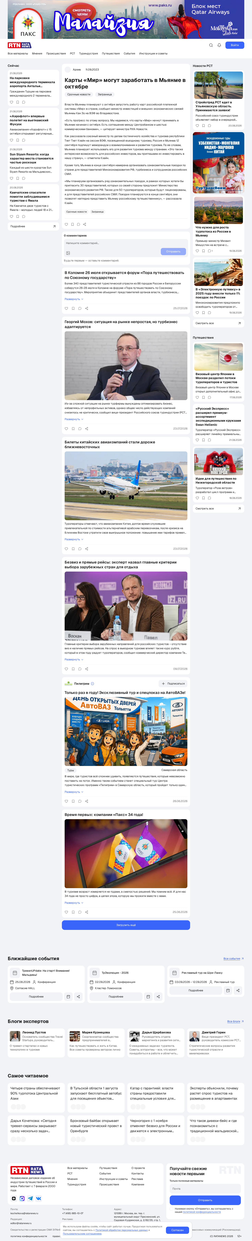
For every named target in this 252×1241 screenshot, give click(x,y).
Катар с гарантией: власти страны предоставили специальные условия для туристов (152, 1096)
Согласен (177, 1230)
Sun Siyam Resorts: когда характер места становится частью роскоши (31, 158)
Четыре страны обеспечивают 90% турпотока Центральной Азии (35, 1093)
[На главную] (20, 45)
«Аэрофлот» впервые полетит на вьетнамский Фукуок (29, 120)
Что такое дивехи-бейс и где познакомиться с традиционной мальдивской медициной (213, 1128)
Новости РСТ (203, 66)
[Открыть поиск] (211, 45)
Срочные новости (78, 94)
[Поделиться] (84, 224)
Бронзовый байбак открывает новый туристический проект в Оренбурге (96, 1125)
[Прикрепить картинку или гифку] (68, 253)
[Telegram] (30, 1198)
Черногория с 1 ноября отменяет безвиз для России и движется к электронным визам (155, 1128)
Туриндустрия (88, 53)
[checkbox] (171, 1209)
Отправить (205, 1200)
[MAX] (22, 1198)
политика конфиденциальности (28, 1236)
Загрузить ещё (126, 925)
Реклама (137, 1179)
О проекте (138, 1168)
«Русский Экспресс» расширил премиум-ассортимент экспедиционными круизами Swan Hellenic (218, 417)
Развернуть (72, 299)
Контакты (137, 1173)
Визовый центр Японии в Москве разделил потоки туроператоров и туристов (216, 378)
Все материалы (18, 53)
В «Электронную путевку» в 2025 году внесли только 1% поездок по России (218, 293)
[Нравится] (11, 102)
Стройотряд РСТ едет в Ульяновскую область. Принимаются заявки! (214, 106)
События (129, 53)
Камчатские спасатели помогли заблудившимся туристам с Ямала (30, 196)
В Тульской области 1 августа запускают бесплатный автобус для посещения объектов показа (96, 1096)
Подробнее (36, 996)
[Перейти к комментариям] (23, 102)
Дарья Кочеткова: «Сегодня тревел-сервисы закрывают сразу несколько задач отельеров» (33, 1128)
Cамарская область (174, 770)
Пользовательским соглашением (82, 1233)
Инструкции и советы (153, 53)
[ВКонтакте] (38, 1198)
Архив (77, 69)
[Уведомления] (219, 45)
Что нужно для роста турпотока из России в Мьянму (213, 231)
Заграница (105, 94)
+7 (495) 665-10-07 (72, 1213)
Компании (137, 1184)
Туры (70, 770)
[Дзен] (13, 1198)
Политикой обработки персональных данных (121, 1230)
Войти (235, 45)
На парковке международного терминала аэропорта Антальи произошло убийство (32, 84)
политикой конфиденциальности (202, 1211)
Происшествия (56, 53)
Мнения (37, 53)
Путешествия (111, 53)
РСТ (72, 53)
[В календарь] (68, 996)
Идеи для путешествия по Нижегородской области (216, 480)
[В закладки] (17, 102)
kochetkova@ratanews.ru (24, 1213)
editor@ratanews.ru (21, 1223)
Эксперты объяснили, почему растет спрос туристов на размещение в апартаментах (214, 1093)
